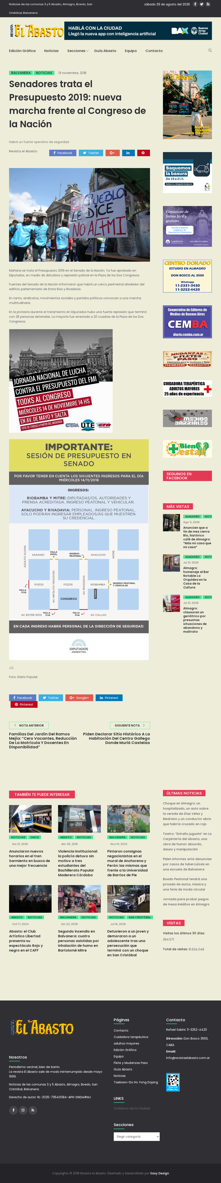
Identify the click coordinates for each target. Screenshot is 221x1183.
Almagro (192, 516)
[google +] (112, 152)
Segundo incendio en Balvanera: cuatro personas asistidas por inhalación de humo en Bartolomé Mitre (78, 941)
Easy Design (159, 1173)
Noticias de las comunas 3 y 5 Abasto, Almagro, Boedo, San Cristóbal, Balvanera (50, 8)
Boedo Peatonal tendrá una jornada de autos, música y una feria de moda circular (185, 884)
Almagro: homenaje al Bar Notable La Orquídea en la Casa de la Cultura (196, 578)
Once (34, 837)
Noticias (51, 50)
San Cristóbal (140, 917)
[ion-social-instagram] (23, 1110)
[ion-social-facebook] (195, 4)
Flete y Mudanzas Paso (131, 1063)
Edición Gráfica (22, 50)
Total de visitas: (176, 949)
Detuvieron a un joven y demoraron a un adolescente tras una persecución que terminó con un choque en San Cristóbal (128, 943)
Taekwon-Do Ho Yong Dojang (136, 1082)
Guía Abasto (105, 50)
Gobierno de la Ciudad (132, 1108)
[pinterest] (144, 152)
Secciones (76, 50)
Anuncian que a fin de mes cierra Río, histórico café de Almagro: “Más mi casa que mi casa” (197, 537)
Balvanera (21, 73)
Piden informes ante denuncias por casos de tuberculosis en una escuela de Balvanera (187, 864)
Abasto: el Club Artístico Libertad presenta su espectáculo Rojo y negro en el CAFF (26, 941)
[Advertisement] (187, 712)
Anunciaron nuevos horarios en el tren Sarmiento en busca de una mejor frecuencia (29, 858)
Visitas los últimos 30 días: (184, 933)
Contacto (154, 50)
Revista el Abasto (23, 151)
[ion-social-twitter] (201, 4)
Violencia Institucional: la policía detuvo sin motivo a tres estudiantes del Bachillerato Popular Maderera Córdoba (78, 863)
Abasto (66, 837)
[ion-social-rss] (208, 4)
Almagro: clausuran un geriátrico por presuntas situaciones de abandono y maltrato (195, 620)
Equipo (131, 50)
